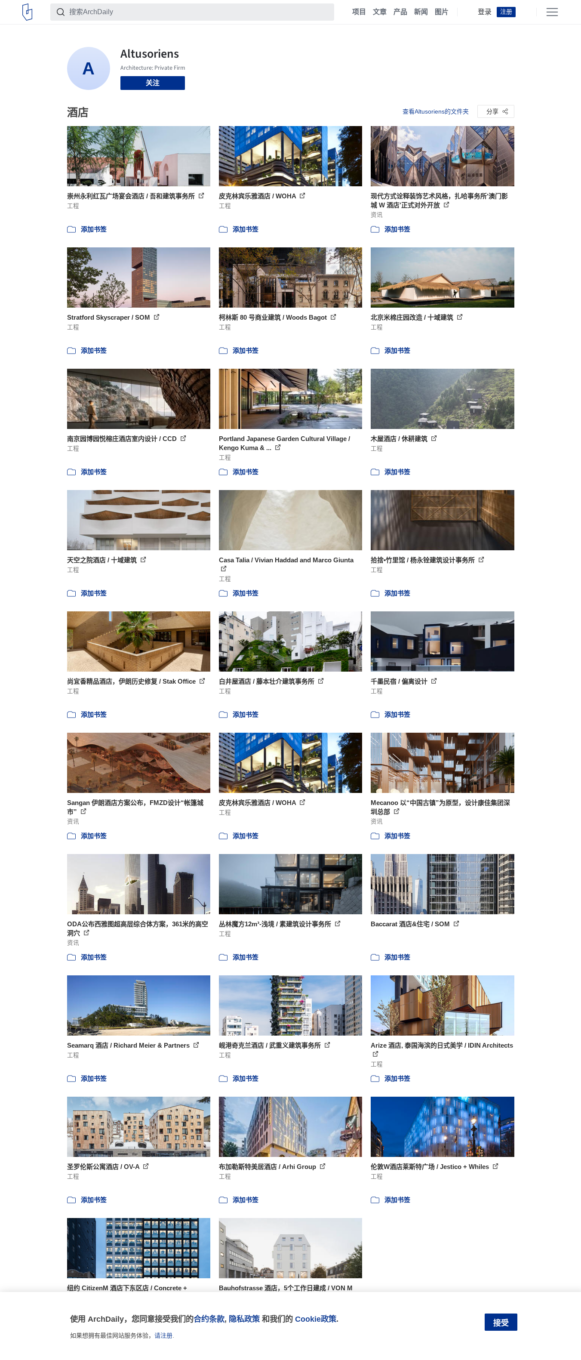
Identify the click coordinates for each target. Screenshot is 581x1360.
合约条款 (209, 1318)
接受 (501, 1323)
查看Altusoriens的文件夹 (436, 111)
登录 (485, 12)
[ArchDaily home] (27, 12)
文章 (380, 12)
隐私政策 (244, 1318)
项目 (359, 12)
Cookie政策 (315, 1318)
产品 (400, 12)
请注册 (163, 1335)
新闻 (421, 12)
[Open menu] (552, 12)
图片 (442, 12)
